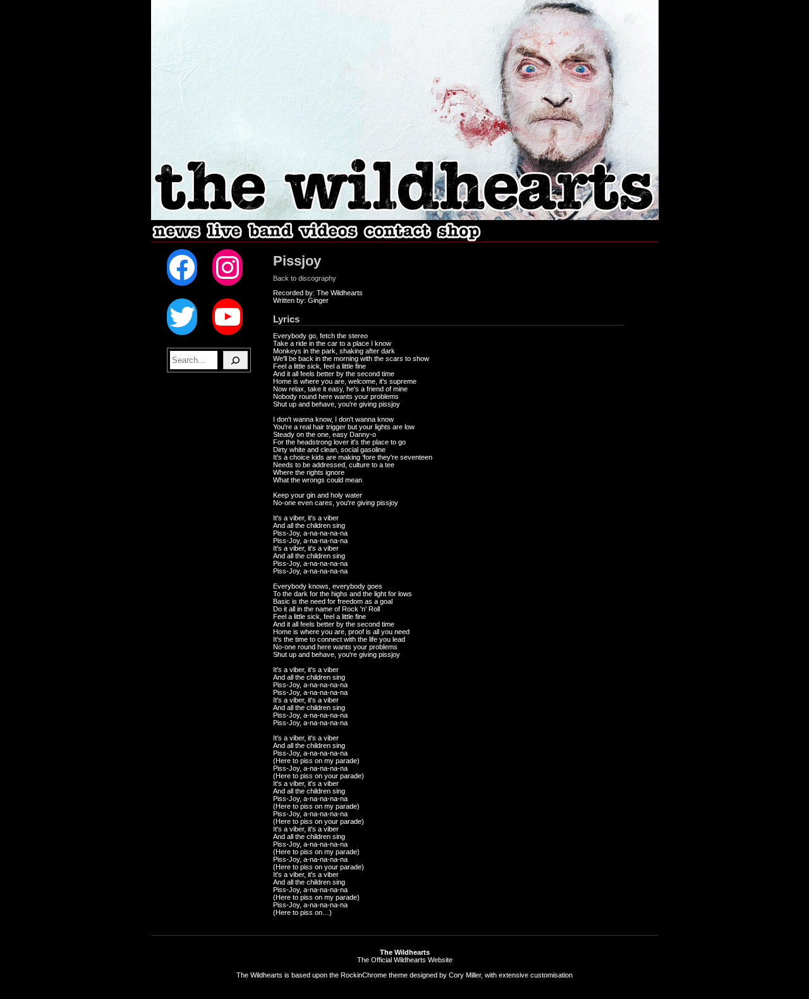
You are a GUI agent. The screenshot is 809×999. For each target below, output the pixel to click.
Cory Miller (465, 975)
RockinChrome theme (374, 975)
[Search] (235, 360)
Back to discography (304, 278)
